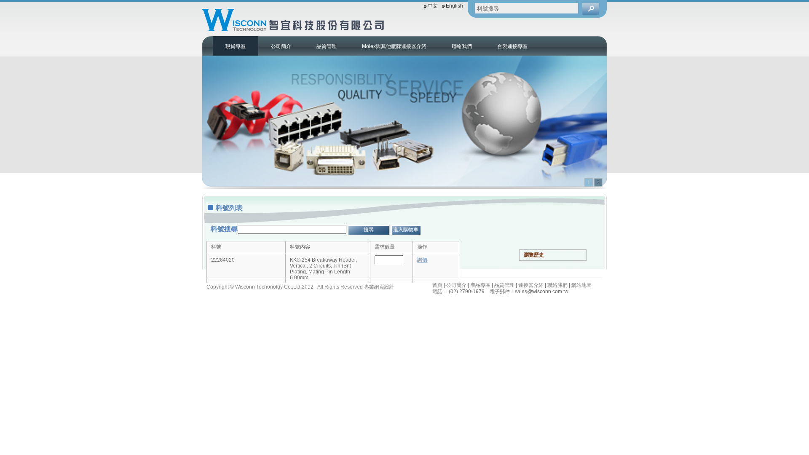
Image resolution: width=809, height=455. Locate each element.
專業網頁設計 (379, 287)
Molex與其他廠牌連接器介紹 (394, 46)
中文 (433, 6)
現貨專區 (235, 46)
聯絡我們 (462, 46)
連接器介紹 (531, 285)
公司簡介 (281, 46)
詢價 (422, 260)
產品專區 (480, 285)
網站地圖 (581, 285)
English (454, 6)
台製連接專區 (512, 46)
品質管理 (326, 46)
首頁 (437, 285)
